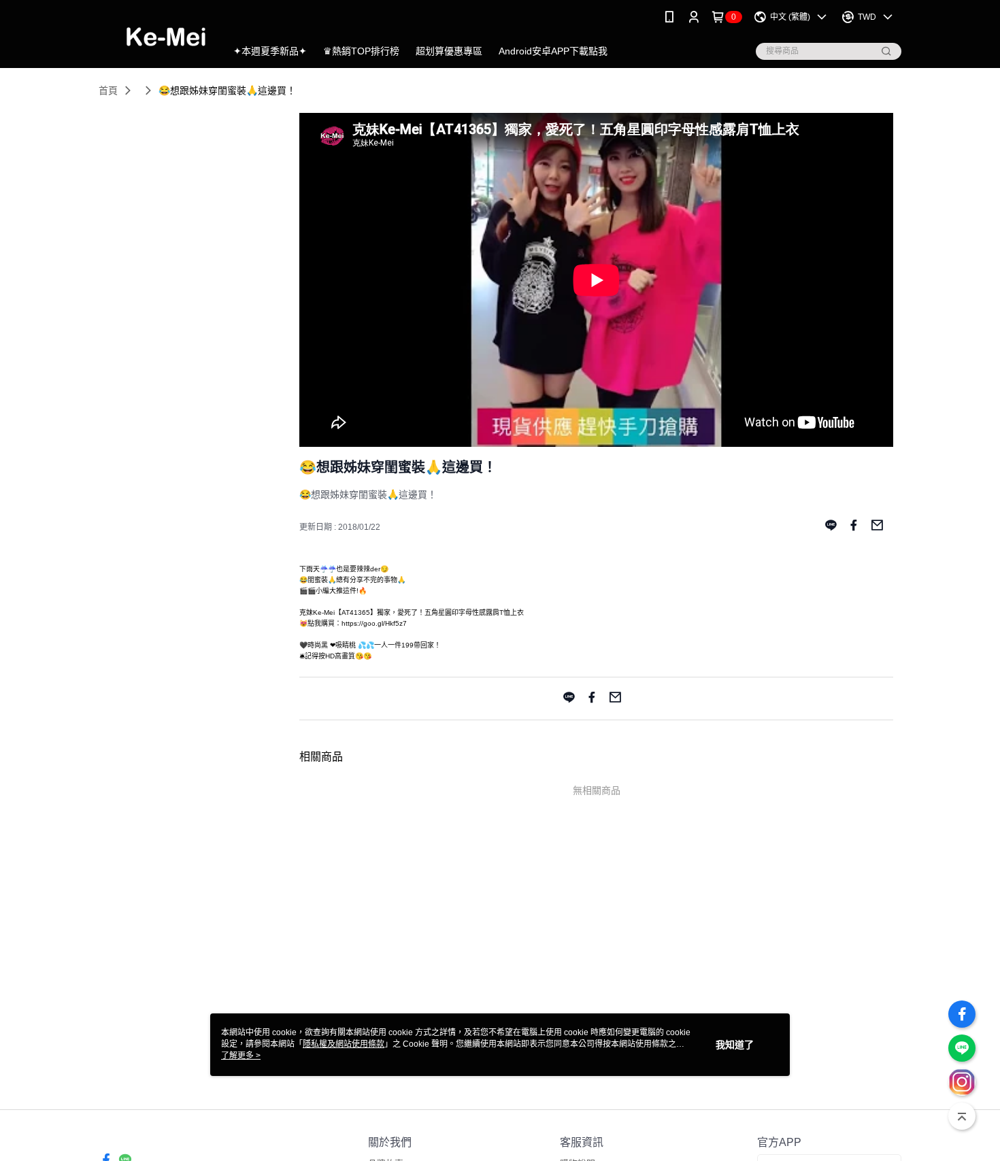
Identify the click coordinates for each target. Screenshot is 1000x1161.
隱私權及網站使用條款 (343, 1044)
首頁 (108, 90)
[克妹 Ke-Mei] (154, 36)
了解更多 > (241, 1055)
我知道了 (735, 1044)
